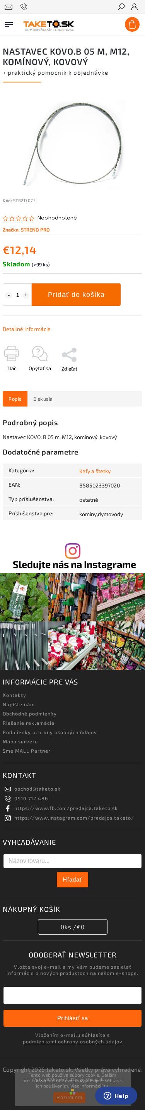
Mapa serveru (20, 741)
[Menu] (9, 23)
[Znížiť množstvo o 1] (8, 295)
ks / (73, 926)
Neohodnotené (57, 218)
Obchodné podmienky (30, 713)
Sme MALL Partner (27, 751)
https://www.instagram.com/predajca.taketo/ (74, 818)
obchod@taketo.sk (37, 789)
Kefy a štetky (95, 471)
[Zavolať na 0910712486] (25, 7)
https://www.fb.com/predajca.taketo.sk (66, 808)
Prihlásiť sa (72, 1018)
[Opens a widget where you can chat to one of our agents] (116, 1096)
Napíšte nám (19, 704)
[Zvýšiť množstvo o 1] (25, 295)
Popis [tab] (15, 399)
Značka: (26, 229)
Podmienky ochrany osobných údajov (50, 732)
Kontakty (14, 695)
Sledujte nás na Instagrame (74, 564)
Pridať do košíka (76, 295)
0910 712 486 (31, 798)
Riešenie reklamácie (29, 723)
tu (106, 1085)
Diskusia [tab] (43, 399)
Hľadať (72, 879)
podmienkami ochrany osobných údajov (73, 1041)
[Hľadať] (121, 7)
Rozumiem (69, 1097)
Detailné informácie (27, 329)
